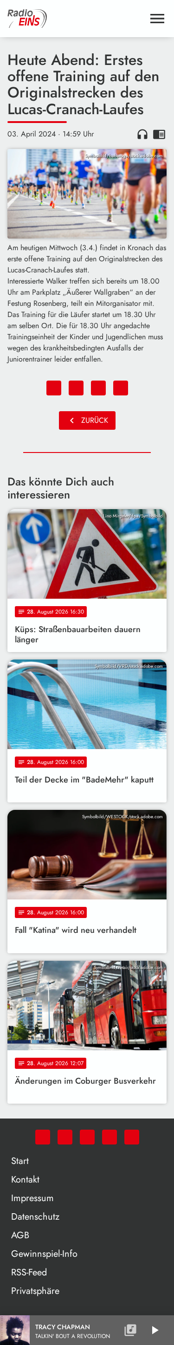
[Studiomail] (109, 1137)
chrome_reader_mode (159, 134)
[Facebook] (65, 1137)
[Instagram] (87, 1137)
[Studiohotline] (131, 1137)
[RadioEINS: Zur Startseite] (75, 18)
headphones (142, 134)
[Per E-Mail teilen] (120, 388)
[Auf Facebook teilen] (53, 388)
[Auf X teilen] (76, 388)
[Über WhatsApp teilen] (98, 388)
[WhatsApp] (42, 1137)
